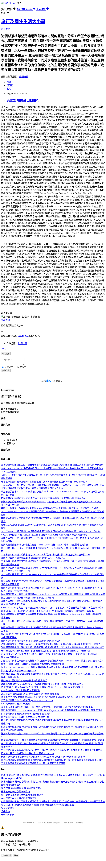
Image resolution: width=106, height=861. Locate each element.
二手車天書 (59, 775)
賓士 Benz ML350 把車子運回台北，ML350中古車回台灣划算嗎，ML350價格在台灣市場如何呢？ (48, 707)
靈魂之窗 (5, 320)
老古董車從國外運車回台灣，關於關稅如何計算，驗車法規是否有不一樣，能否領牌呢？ (44, 482)
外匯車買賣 (71, 775)
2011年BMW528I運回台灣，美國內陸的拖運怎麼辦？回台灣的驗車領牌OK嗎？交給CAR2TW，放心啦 (50, 531)
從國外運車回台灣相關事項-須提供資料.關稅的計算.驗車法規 (30, 641)
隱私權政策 (68, 823)
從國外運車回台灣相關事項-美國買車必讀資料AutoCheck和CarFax (33, 558)
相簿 (9, 82)
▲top (3, 348)
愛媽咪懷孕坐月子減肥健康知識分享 (18, 798)
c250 (99, 775)
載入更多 (5, 354)
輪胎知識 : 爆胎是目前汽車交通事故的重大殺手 (24, 680)
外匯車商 (69, 805)
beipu (79, 775)
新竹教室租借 (7, 815)
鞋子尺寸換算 (7, 808)
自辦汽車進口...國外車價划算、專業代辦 (20, 690)
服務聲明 (79, 823)
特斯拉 (19, 778)
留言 (27, 336)
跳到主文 (5, 29)
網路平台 (92, 775)
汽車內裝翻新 (7, 781)
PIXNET (32, 823)
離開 (16, 856)
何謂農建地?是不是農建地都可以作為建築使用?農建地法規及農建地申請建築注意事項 (43, 757)
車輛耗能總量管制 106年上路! (15, 704)
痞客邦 (21, 336)
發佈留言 (5, 371)
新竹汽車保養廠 (46, 775)
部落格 (10, 85)
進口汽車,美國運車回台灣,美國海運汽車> (21, 788)
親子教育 (5, 811)
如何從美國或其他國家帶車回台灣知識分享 (22, 795)
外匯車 (34, 775)
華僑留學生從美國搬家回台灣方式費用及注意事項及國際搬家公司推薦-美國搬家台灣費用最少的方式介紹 (52, 465)
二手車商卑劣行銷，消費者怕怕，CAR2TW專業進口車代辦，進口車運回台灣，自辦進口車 (45, 554)
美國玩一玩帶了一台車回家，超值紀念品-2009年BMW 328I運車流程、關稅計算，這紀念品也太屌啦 (49, 508)
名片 (9, 89)
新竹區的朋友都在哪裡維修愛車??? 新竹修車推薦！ (26, 717)
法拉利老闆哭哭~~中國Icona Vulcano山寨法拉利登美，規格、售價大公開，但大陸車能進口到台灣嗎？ (50, 644)
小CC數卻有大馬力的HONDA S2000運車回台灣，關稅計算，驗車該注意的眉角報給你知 (44, 535)
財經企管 (22, 343)
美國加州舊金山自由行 (23, 100)
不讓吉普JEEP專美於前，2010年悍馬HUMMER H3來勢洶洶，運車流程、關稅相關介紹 (43, 498)
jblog (85, 775)
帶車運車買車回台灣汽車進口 (15, 791)
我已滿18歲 (6, 856)
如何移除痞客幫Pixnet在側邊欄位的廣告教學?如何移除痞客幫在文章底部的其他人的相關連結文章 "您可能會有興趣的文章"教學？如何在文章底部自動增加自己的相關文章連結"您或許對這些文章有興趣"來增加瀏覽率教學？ (52, 743)
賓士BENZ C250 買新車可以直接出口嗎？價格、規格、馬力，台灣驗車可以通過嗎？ (42, 687)
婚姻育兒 (23, 76)
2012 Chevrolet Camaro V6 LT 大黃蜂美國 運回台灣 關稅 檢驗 (30, 694)
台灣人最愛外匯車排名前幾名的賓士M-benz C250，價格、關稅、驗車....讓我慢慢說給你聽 (44, 545)
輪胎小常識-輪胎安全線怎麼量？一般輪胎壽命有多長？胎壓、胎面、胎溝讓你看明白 (42, 684)
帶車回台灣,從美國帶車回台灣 (15, 775)
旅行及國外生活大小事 (23, 21)
